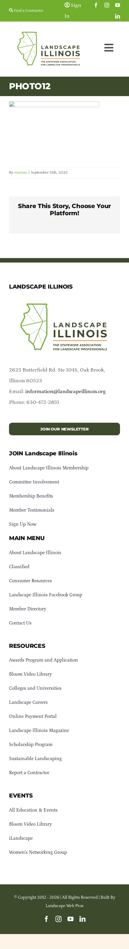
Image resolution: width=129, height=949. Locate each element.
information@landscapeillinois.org (65, 392)
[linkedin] (117, 16)
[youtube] (117, 5)
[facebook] (96, 5)
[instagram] (106, 5)
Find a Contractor (28, 10)
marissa (20, 172)
